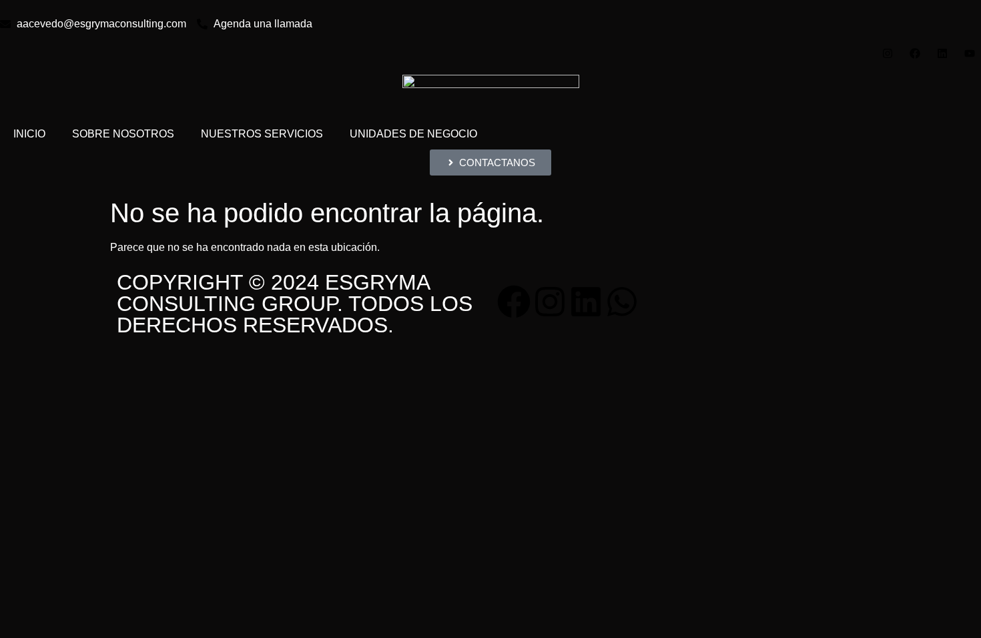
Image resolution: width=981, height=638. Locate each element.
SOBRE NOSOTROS (123, 133)
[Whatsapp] (622, 301)
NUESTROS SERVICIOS (262, 133)
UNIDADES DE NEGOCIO (413, 133)
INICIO (29, 133)
